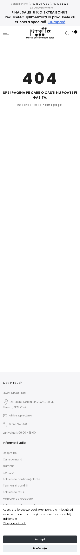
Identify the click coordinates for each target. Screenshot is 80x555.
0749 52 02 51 (61, 3)
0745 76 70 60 (40, 3)
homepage (52, 105)
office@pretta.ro (20, 415)
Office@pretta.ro (43, 7)
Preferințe (40, 548)
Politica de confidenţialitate (21, 479)
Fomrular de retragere (18, 499)
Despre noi (10, 453)
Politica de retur (13, 492)
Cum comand (12, 459)
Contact (8, 473)
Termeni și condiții (15, 485)
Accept (40, 539)
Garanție (9, 466)
